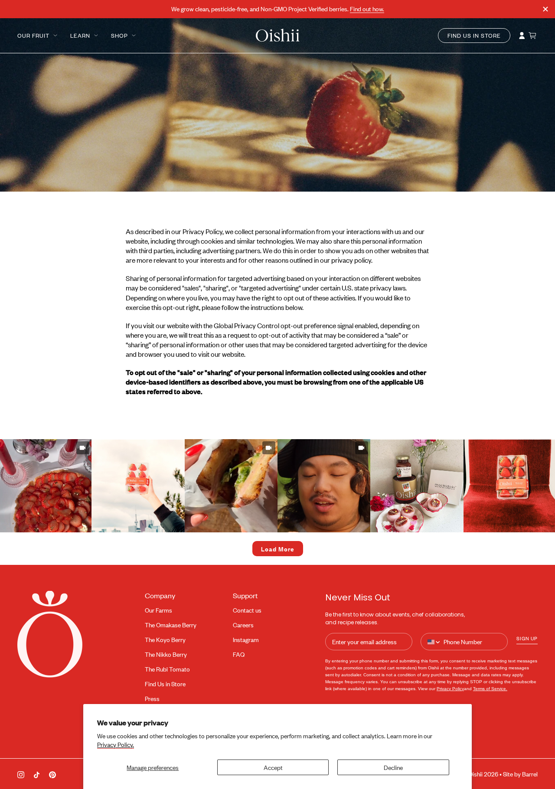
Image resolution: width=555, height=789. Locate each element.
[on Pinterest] (52, 773)
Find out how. (367, 9)
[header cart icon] (533, 35)
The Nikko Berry (166, 654)
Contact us (247, 610)
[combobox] (434, 642)
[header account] (522, 35)
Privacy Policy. (115, 744)
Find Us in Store (165, 684)
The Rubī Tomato (167, 669)
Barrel (530, 774)
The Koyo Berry (165, 640)
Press (152, 698)
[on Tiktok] (36, 774)
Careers (243, 625)
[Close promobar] (545, 9)
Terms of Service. (490, 688)
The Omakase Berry (170, 625)
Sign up (527, 638)
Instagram (246, 640)
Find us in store (474, 35)
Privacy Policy (450, 688)
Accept (273, 767)
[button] (137, 485)
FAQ (239, 654)
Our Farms (158, 610)
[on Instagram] (20, 773)
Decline (393, 767)
